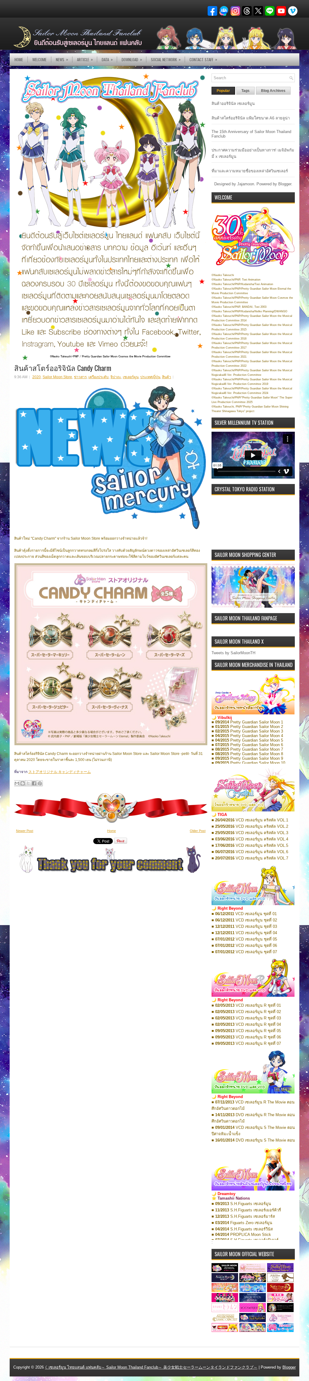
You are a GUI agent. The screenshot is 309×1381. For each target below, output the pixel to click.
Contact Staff (203, 59)
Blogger (284, 184)
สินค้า (166, 377)
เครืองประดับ (98, 377)
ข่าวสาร (80, 377)
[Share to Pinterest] (40, 783)
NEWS (62, 59)
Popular (223, 91)
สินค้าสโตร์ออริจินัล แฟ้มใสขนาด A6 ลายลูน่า (251, 118)
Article (85, 59)
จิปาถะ (115, 377)
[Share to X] (28, 783)
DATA (107, 59)
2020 (36, 377)
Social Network (166, 59)
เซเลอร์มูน (131, 377)
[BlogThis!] (23, 783)
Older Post (197, 831)
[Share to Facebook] (34, 783)
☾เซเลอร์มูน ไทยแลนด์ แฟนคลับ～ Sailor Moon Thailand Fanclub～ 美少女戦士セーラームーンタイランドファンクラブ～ (151, 1367)
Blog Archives (273, 91)
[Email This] (17, 783)
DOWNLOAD (132, 59)
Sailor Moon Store (57, 377)
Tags (245, 91)
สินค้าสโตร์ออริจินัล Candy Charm (62, 367)
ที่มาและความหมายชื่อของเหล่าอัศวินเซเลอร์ (250, 171)
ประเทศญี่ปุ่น (150, 377)
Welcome (39, 60)
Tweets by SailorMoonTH (233, 653)
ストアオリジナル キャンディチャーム (59, 772)
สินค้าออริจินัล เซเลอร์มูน (233, 103)
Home (18, 60)
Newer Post (24, 831)
